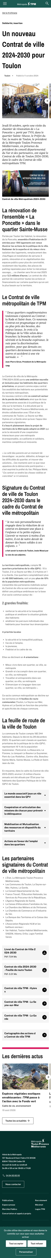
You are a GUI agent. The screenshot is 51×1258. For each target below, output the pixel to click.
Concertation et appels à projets (16, 1213)
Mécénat (39, 1205)
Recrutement (41, 1200)
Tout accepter (16, 1243)
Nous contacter (13, 1184)
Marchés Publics (9, 1209)
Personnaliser (26, 1252)
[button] (47, 101)
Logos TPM (40, 1209)
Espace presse (8, 1205)
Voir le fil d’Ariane (9, 13)
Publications (7, 1200)
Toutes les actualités (15, 1120)
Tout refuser (37, 1243)
